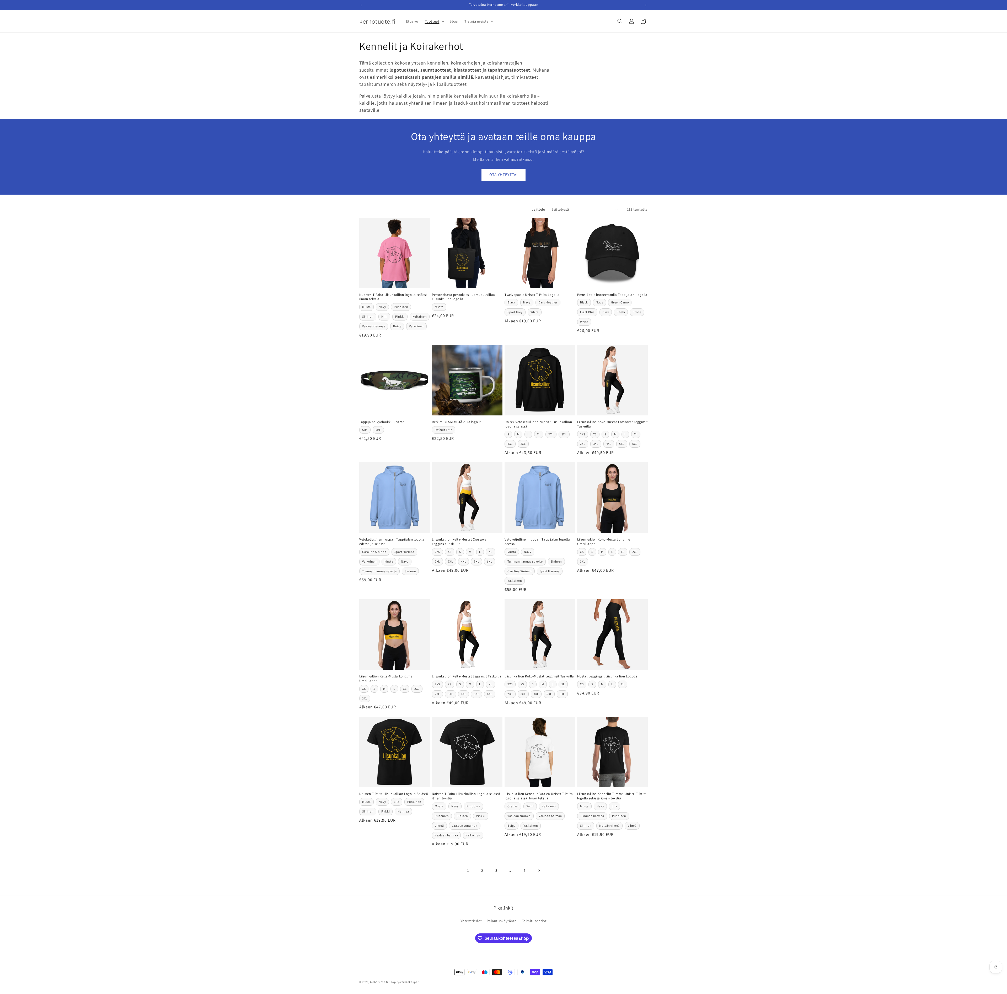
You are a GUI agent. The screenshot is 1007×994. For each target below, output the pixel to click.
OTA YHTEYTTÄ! (503, 174)
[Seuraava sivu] (539, 870)
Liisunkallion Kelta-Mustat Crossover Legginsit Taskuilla (460, 541)
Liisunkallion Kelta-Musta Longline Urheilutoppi (385, 678)
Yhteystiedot (471, 920)
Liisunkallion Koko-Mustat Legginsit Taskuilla (539, 676)
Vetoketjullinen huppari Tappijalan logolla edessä (537, 541)
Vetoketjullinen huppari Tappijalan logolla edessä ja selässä (392, 541)
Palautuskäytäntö (502, 920)
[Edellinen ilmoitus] (361, 5)
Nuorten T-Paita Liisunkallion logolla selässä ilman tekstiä (393, 297)
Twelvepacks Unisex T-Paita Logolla (532, 295)
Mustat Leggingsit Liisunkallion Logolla (607, 676)
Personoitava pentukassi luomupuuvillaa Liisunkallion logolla (463, 297)
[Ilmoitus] (646, 5)
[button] (434, 21)
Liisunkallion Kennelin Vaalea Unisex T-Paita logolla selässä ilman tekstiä (539, 796)
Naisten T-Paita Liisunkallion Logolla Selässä (393, 794)
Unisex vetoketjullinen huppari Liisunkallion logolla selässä (538, 424)
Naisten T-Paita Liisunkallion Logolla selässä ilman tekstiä (466, 796)
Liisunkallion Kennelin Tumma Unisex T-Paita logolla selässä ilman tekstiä (612, 796)
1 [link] (468, 870)
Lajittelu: (539, 209)
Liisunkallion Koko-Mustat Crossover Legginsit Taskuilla (612, 424)
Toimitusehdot (534, 920)
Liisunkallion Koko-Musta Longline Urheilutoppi (603, 541)
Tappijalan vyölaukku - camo (381, 422)
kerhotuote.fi (379, 982)
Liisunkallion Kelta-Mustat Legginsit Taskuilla (467, 676)
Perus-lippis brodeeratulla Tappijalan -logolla (612, 295)
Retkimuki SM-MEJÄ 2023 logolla (457, 422)
